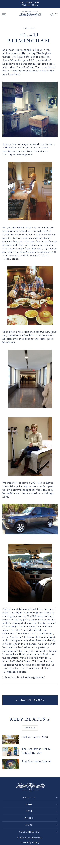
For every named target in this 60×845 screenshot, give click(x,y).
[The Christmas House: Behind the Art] (10, 751)
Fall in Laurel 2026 (35, 737)
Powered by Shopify (30, 842)
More (29, 825)
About (29, 818)
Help (29, 811)
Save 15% (29, 797)
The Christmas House (36, 761)
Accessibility (29, 832)
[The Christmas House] (10, 764)
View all (29, 728)
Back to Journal (32, 700)
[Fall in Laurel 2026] (10, 739)
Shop (29, 804)
